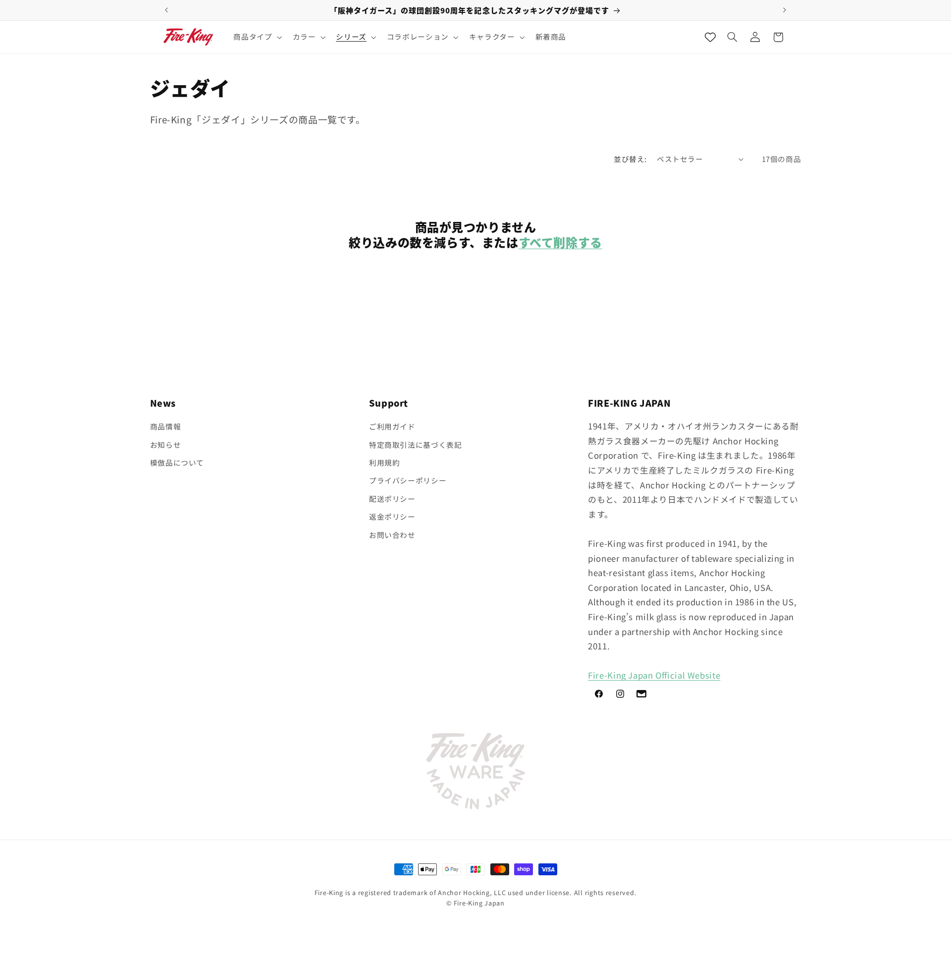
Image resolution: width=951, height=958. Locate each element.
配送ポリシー (392, 498)
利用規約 (384, 462)
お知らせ (165, 444)
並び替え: (630, 159)
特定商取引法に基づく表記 (415, 444)
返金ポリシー (392, 516)
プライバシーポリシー (407, 480)
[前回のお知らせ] (166, 10)
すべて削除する (560, 242)
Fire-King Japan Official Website (654, 675)
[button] (256, 37)
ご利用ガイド (392, 426)
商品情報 (165, 426)
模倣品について (177, 462)
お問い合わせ (392, 535)
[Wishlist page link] (710, 37)
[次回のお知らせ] (784, 10)
